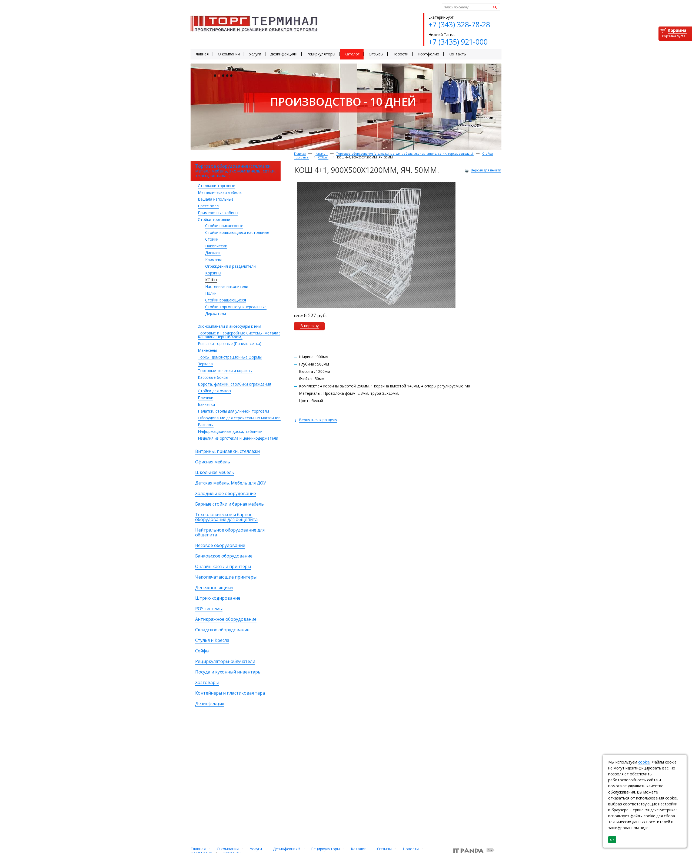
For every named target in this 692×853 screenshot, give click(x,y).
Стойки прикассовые (224, 225)
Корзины (213, 273)
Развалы (206, 424)
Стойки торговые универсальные (236, 306)
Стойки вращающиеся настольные (237, 232)
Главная (300, 153)
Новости (411, 848)
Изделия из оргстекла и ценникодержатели (238, 438)
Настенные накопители (226, 286)
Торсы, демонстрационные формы (230, 357)
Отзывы (384, 848)
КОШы (211, 279)
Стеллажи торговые (216, 185)
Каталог (321, 153)
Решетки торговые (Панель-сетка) (229, 343)
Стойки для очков (214, 390)
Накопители (216, 245)
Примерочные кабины (218, 212)
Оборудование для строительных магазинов (239, 417)
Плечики (205, 397)
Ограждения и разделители (230, 266)
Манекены (207, 350)
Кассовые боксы (213, 377)
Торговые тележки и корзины (225, 370)
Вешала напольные (216, 199)
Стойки (211, 239)
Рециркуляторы (325, 848)
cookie (644, 762)
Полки (211, 293)
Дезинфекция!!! (286, 848)
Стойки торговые (214, 219)
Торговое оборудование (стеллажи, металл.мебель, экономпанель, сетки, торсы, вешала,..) (405, 153)
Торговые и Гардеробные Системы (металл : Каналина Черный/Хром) (239, 334)
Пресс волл (208, 205)
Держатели (215, 313)
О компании (228, 848)
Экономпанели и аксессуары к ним (229, 326)
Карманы (213, 259)
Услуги (256, 848)
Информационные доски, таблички (230, 431)
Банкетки (206, 404)
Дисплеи (213, 252)
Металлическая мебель (220, 192)
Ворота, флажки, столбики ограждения (234, 384)
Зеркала (205, 363)
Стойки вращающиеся (225, 300)
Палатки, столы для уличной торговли (233, 411)
